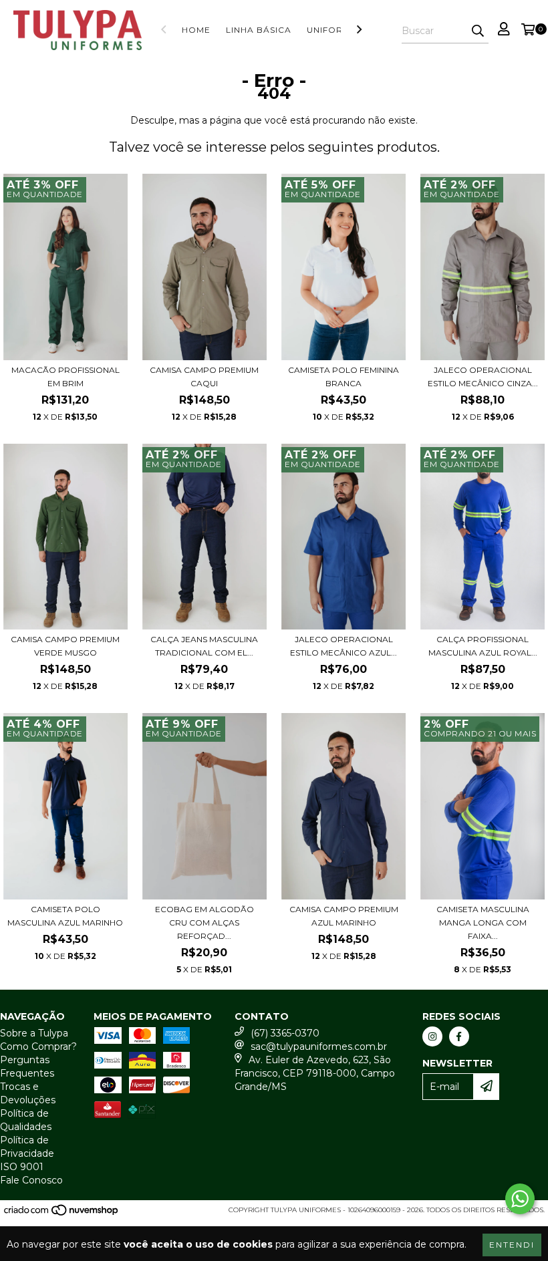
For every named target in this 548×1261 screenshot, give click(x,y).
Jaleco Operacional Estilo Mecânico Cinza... (483, 376)
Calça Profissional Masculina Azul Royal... (482, 646)
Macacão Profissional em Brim (65, 376)
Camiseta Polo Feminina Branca (343, 376)
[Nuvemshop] (61, 1214)
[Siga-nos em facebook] (459, 1036)
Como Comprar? (38, 1046)
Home (196, 30)
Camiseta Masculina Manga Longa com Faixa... (482, 922)
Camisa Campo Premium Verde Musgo (65, 646)
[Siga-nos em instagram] (432, 1036)
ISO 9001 (21, 1167)
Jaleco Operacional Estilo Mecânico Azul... (343, 646)
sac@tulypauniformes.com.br (319, 1046)
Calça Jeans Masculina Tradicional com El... (204, 646)
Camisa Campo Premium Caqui (204, 376)
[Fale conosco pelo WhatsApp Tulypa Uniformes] (520, 1198)
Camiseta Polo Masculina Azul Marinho (65, 916)
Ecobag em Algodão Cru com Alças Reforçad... (204, 922)
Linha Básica (258, 30)
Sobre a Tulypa (34, 1033)
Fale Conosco (31, 1180)
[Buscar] (478, 31)
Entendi (512, 1245)
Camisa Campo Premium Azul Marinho (343, 916)
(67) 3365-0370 (285, 1033)
